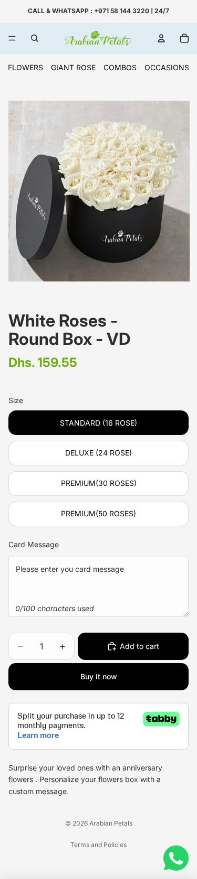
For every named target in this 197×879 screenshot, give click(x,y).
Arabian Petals (110, 823)
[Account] (161, 38)
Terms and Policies (98, 845)
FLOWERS (25, 67)
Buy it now (98, 676)
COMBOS (120, 67)
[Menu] (12, 38)
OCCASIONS (166, 67)
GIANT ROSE (73, 67)
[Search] (34, 38)
